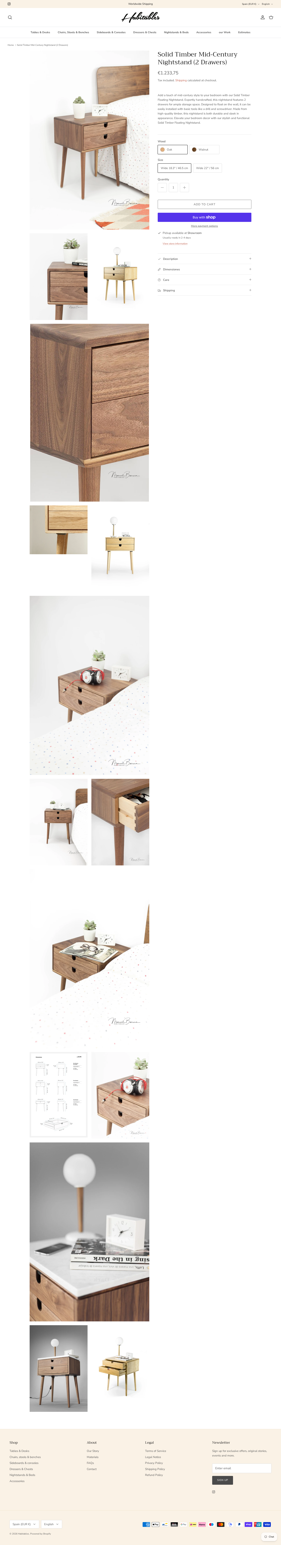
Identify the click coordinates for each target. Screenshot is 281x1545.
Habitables (23, 1533)
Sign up (222, 1480)
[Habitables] (140, 17)
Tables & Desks (40, 32)
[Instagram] (9, 3)
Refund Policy (154, 1475)
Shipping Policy (155, 1469)
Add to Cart (204, 204)
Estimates (244, 32)
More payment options (204, 226)
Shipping (181, 80)
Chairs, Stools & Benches (73, 32)
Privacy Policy (154, 1463)
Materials (92, 1457)
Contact (92, 1469)
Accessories (203, 32)
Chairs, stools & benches (25, 1457)
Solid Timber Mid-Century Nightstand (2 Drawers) (42, 45)
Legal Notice (153, 1457)
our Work (225, 32)
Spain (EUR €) (249, 4)
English (266, 4)
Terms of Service (155, 1451)
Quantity (163, 179)
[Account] (262, 17)
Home (11, 45)
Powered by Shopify (40, 1533)
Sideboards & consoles (24, 1463)
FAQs (90, 1463)
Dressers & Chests (144, 32)
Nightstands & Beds (176, 32)
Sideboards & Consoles (111, 32)
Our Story (93, 1451)
